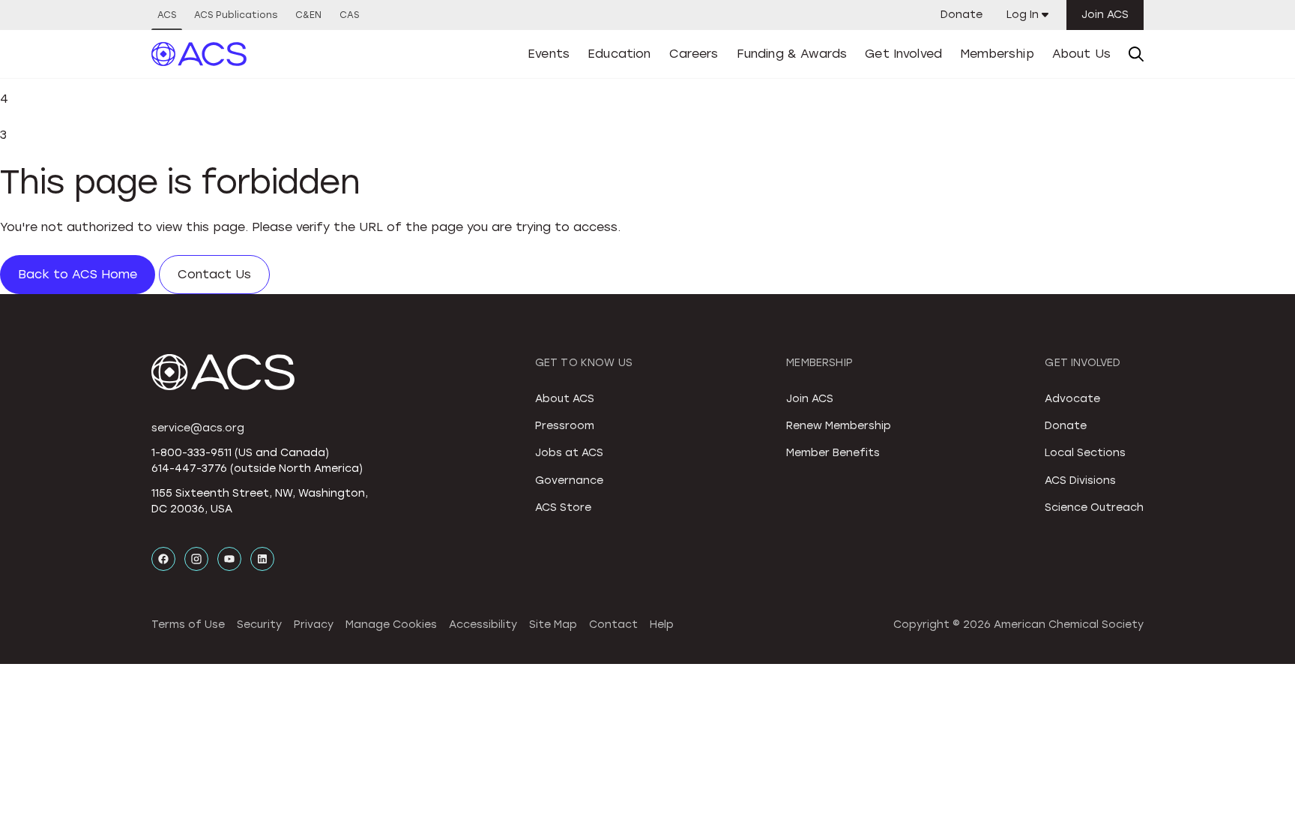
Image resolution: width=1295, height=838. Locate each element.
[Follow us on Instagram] (196, 559)
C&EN (308, 15)
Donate (961, 14)
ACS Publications (235, 15)
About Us (1081, 54)
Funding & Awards (792, 54)
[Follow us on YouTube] (229, 559)
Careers (694, 54)
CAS (349, 15)
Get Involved (903, 54)
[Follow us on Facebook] (163, 559)
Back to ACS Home (77, 274)
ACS (166, 15)
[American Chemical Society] (199, 54)
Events (549, 54)
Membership (997, 54)
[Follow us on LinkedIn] (262, 559)
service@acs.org (197, 428)
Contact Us (214, 274)
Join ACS (1105, 14)
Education (619, 54)
